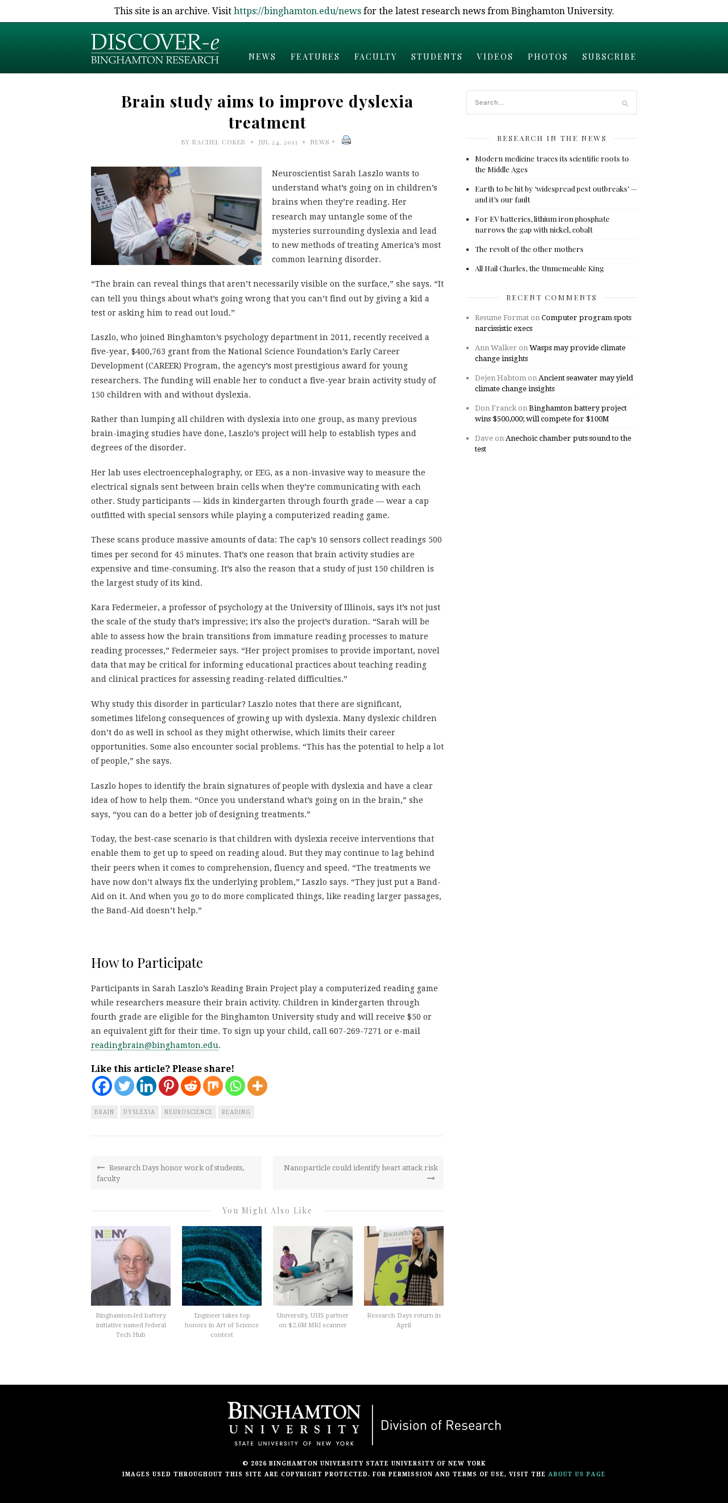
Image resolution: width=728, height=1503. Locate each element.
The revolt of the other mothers (529, 249)
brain (104, 1112)
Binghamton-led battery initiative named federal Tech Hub (131, 1325)
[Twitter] (124, 1086)
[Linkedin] (146, 1086)
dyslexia (139, 1112)
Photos (548, 56)
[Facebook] (102, 1086)
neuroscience (188, 1112)
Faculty (375, 56)
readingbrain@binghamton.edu (154, 1045)
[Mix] (213, 1086)
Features (315, 56)
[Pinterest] (169, 1086)
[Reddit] (191, 1086)
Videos (495, 56)
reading (236, 1112)
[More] (257, 1086)
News (262, 56)
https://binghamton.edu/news (297, 11)
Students (437, 56)
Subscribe (609, 56)
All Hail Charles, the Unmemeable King (539, 268)
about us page (577, 1474)
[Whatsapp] (235, 1086)
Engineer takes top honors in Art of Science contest (222, 1325)
